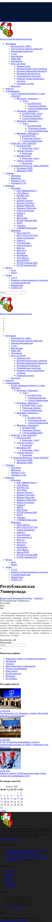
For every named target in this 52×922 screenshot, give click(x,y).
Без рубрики (11, 678)
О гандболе (11, 883)
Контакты (10, 886)
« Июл (3, 810)
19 (8, 801)
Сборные (10, 663)
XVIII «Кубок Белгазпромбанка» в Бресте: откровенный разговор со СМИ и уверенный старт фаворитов (27, 857)
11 (5, 798)
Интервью (10, 676)
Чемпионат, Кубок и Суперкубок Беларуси (26, 658)
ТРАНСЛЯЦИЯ (10, 20)
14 (15, 798)
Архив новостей (13, 673)
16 (22, 798)
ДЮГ (8, 878)
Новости (10, 876)
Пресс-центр (11, 671)
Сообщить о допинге (10, 839)
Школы (9, 881)
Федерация (11, 661)
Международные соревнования (20, 666)
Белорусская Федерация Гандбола (16, 39)
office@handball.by (14, 907)
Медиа (9, 873)
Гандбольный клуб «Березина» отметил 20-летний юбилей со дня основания (26, 851)
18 (5, 801)
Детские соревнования (16, 668)
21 (15, 801)
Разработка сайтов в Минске (13, 921)
